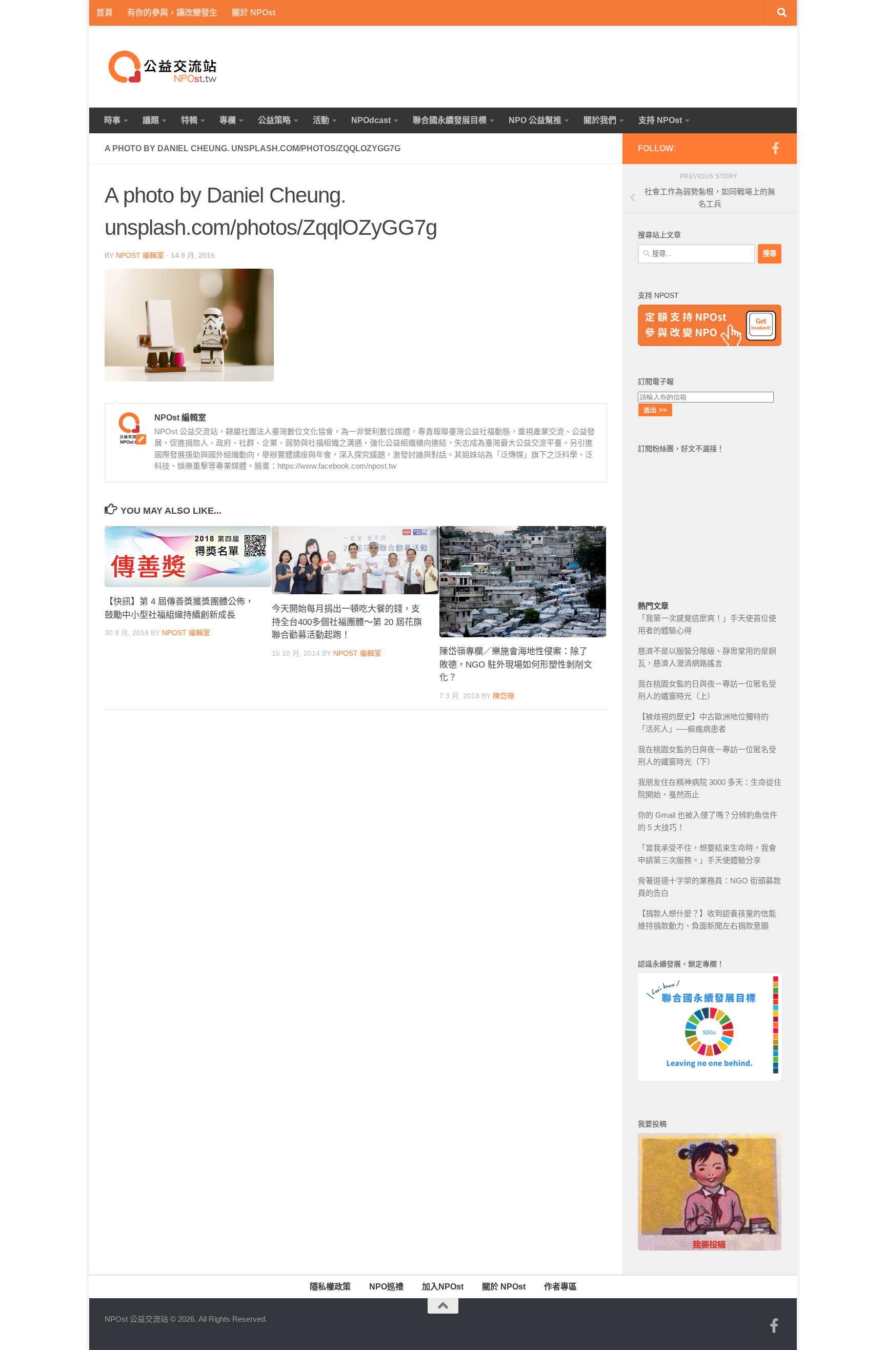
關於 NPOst (253, 12)
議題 (151, 120)
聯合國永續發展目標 (450, 120)
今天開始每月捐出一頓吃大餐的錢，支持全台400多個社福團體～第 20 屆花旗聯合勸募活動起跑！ (347, 622)
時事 (112, 120)
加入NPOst (443, 1286)
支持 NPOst (660, 120)
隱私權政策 (330, 1286)
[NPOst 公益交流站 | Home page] (164, 66)
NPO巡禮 (386, 1286)
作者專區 (560, 1286)
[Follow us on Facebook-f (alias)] (775, 148)
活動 (321, 120)
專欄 (227, 120)
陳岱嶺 (503, 696)
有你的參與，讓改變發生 (172, 12)
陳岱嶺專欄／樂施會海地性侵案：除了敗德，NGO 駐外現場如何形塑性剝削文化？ (515, 665)
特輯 (189, 120)
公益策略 (274, 120)
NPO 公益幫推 (535, 120)
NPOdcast (371, 120)
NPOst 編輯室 (140, 255)
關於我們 (599, 120)
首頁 (104, 12)
